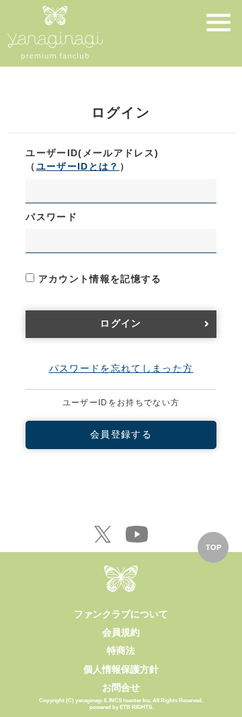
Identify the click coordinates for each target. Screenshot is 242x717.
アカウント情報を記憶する (98, 279)
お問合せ (121, 687)
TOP (213, 547)
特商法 (121, 650)
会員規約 (121, 632)
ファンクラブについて (121, 614)
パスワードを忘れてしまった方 (121, 369)
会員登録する (121, 435)
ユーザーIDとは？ (78, 167)
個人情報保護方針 (121, 669)
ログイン (120, 323)
